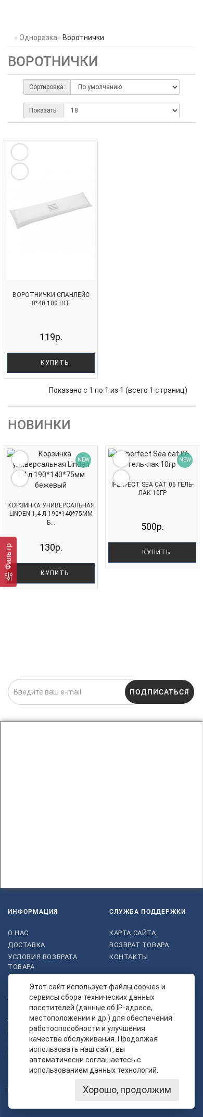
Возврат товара (139, 945)
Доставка (26, 945)
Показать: (43, 110)
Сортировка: (47, 87)
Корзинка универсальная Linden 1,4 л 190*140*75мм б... (51, 514)
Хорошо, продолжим (127, 1089)
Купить (54, 362)
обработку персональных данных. (153, 711)
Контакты (128, 957)
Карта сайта (132, 933)
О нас (18, 933)
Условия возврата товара (43, 961)
